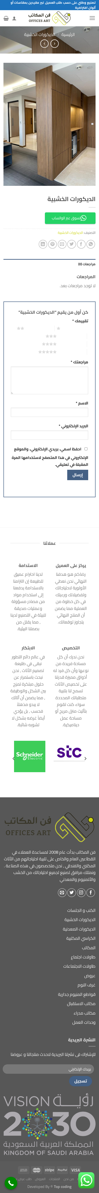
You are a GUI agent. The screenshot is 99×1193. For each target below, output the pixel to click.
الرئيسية (68, 34)
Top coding (63, 1186)
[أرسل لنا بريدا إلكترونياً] (62, 892)
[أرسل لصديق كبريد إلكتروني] (62, 244)
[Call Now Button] (11, 1183)
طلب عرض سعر (21, 1179)
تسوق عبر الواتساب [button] (66, 217)
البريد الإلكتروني (73, 426)
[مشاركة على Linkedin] (43, 244)
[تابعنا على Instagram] (81, 892)
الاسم (82, 403)
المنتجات (54, 1179)
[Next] (14, 758)
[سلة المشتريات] (6, 18)
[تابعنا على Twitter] (71, 892)
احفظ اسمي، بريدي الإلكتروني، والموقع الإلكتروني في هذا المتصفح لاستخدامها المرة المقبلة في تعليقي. (50, 456)
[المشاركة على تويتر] (71, 244)
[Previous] (85, 758)
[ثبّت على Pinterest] (52, 244)
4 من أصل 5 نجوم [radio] (72, 344)
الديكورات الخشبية (39, 34)
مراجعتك (79, 362)
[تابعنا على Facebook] (90, 892)
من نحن (69, 1179)
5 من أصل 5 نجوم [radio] (72, 352)
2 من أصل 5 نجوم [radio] (39, 328)
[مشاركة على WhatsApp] (90, 244)
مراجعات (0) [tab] (87, 264)
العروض (40, 1179)
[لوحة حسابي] (14, 18)
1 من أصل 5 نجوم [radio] (75, 328)
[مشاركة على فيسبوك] (81, 244)
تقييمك (80, 321)
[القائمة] (92, 18)
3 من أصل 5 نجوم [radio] (72, 336)
